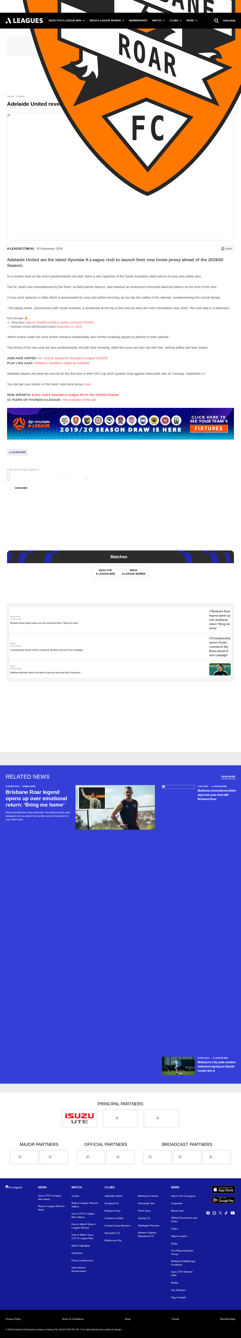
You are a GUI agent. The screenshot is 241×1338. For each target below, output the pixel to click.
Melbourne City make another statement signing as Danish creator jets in (217, 1066)
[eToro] (54, 1157)
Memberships (138, 20)
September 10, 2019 (69, 326)
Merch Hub (177, 1210)
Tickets (75, 1196)
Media (174, 1282)
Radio (174, 1243)
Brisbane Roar (113, 1210)
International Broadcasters (78, 1269)
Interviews (77, 1253)
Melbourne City (113, 1240)
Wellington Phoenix (148, 1225)
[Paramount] (187, 1157)
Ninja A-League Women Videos (84, 1205)
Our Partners (178, 1290)
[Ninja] (120, 1118)
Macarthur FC (112, 1233)
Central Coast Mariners (118, 1225)
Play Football (178, 1297)
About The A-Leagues (183, 1196)
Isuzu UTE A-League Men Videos (83, 1215)
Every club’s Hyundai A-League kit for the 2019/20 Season (75, 395)
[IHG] (120, 1157)
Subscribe (21, 488)
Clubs (174, 20)
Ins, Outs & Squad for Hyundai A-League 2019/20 (73, 358)
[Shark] (161, 1118)
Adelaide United (113, 1196)
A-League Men (17, 452)
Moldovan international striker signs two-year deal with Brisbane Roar (217, 795)
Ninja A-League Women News (51, 1208)
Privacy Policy (34, 475)
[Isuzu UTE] (79, 1118)
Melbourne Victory (148, 1196)
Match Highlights (80, 1245)
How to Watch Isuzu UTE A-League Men (82, 1236)
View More (228, 776)
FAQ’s (174, 1228)
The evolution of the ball (79, 400)
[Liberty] (24, 1157)
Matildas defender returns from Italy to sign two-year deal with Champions (45, 672)
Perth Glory (144, 1210)
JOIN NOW (229, 20)
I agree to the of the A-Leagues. (37, 475)
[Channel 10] (157, 1157)
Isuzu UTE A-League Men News (49, 1197)
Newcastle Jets (146, 1203)
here (88, 384)
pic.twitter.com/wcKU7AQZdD (75, 322)
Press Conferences (82, 1260)
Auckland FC (112, 1203)
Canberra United (114, 1218)
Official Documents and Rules (184, 1219)
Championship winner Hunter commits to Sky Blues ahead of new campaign (46, 650)
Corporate (176, 1203)
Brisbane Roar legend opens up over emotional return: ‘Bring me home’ (44, 623)
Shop (128, 1319)
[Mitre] (91, 1157)
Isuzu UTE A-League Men (65, 20)
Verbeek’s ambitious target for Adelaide (61, 363)
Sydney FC (144, 1218)
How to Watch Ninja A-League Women (83, 1226)
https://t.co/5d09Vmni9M (41, 322)
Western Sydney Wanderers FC (147, 1234)
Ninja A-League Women (105, 20)
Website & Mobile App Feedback (183, 1263)
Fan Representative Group (182, 1252)
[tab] (105, 572)
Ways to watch (179, 1236)
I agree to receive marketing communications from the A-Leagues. (49, 479)
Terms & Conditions (73, 1319)
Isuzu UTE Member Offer (182, 1273)
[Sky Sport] (217, 1157)
